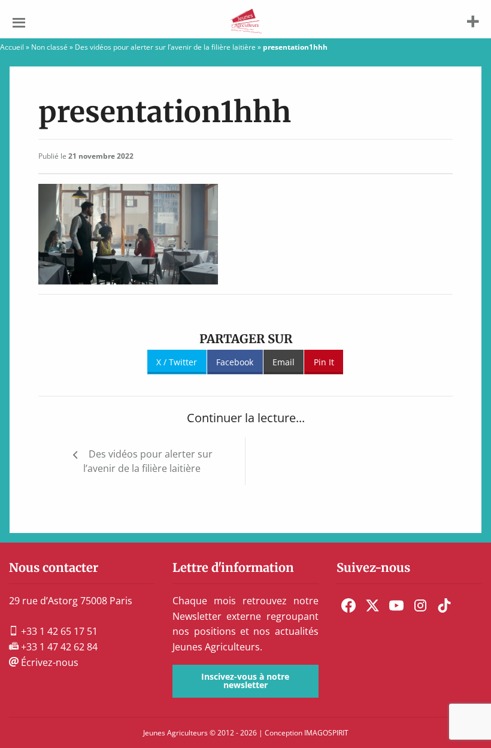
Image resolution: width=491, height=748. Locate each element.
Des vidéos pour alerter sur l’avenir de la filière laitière (165, 47)
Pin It (324, 362)
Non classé (49, 47)
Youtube (396, 605)
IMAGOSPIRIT (326, 733)
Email (283, 362)
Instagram (420, 605)
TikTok (444, 605)
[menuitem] (348, 605)
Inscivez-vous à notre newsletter (245, 681)
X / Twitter (176, 362)
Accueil (12, 47)
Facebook (234, 362)
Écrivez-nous (48, 662)
